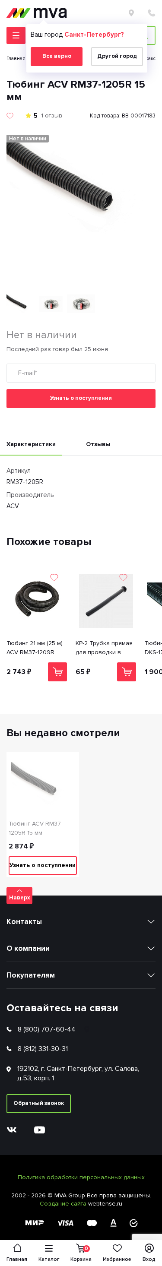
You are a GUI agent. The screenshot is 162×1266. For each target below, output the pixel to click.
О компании (28, 948)
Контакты (24, 921)
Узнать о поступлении (81, 398)
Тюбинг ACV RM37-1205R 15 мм (36, 828)
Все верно (56, 56)
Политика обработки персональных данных (81, 1177)
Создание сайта (64, 1203)
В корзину (57, 671)
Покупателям (30, 975)
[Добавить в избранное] (9, 115)
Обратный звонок (38, 1103)
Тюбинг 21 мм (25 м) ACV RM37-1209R (34, 647)
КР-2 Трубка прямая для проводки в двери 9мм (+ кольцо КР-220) (106, 648)
